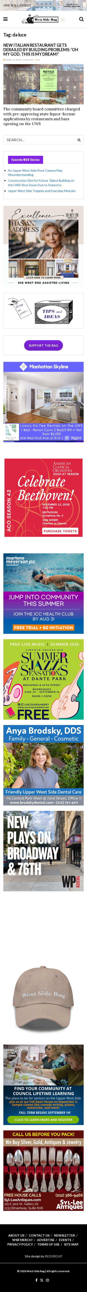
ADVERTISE (45, 1240)
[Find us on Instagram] (47, 1280)
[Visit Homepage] (43, 19)
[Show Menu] (5, 19)
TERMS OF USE (48, 1244)
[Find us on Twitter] (42, 1280)
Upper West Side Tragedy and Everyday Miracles (42, 191)
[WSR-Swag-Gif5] (43, 999)
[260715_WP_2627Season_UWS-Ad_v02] (43, 850)
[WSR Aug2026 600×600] (43, 593)
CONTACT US (39, 1235)
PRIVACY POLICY (20, 1244)
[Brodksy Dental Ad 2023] (43, 765)
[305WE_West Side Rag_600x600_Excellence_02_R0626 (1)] (43, 245)
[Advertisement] (43, 925)
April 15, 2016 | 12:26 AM (19, 59)
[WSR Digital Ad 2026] (43, 1170)
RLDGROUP (53, 1256)
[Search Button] (81, 19)
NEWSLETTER (64, 1235)
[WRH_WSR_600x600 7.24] (43, 401)
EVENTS (65, 1240)
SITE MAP (71, 1244)
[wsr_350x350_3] (43, 497)
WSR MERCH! (22, 1240)
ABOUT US (16, 1235)
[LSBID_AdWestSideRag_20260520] (43, 679)
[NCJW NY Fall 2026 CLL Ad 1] (43, 1084)
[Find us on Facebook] (36, 1280)
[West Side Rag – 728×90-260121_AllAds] (43, 5)
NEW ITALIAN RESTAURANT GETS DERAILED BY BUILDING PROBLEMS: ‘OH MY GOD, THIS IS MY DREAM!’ (40, 50)
